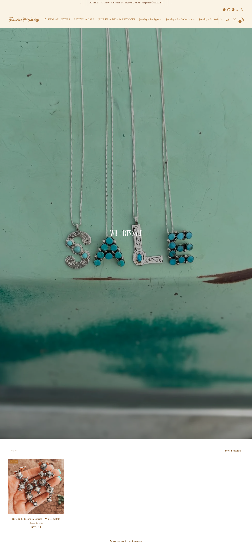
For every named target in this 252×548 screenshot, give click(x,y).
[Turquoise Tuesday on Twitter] (242, 9)
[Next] (172, 3)
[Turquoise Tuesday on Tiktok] (237, 9)
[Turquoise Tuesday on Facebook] (224, 9)
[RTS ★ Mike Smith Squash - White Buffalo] (36, 486)
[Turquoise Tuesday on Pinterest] (233, 9)
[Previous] (80, 3)
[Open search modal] (227, 19)
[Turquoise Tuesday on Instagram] (228, 9)
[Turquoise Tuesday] (23, 19)
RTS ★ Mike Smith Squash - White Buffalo (36, 519)
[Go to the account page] (234, 19)
